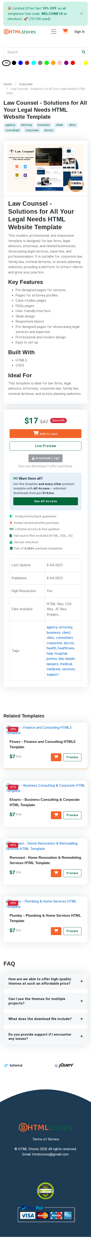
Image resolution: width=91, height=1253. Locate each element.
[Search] (84, 52)
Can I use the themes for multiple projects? (36, 1001)
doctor (48, 130)
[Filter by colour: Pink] (59, 64)
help (50, 653)
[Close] (80, 14)
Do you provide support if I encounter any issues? (39, 1036)
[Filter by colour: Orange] (53, 64)
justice (52, 659)
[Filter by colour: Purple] (66, 64)
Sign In (79, 32)
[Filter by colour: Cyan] (33, 64)
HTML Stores (28, 1149)
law (61, 659)
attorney (26, 125)
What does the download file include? (40, 1019)
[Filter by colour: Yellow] (86, 64)
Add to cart (48, 434)
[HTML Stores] (20, 31)
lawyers (52, 664)
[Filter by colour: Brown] (27, 64)
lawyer (70, 659)
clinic (72, 125)
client (59, 125)
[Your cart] (65, 31)
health (51, 648)
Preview (72, 757)
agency (10, 125)
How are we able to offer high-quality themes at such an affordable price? (39, 981)
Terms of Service (45, 1139)
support (53, 674)
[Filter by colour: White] (79, 64)
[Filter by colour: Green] (46, 64)
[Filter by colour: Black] (14, 64)
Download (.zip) (47, 458)
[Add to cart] (56, 757)
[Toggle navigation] (54, 32)
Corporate (25, 84)
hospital (61, 653)
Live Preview (45, 446)
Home (8, 84)
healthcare (66, 648)
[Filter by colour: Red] (72, 64)
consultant (12, 130)
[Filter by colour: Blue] (20, 64)
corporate (32, 130)
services (68, 669)
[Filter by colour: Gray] (40, 64)
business (44, 125)
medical (66, 664)
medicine (53, 669)
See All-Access (45, 501)
